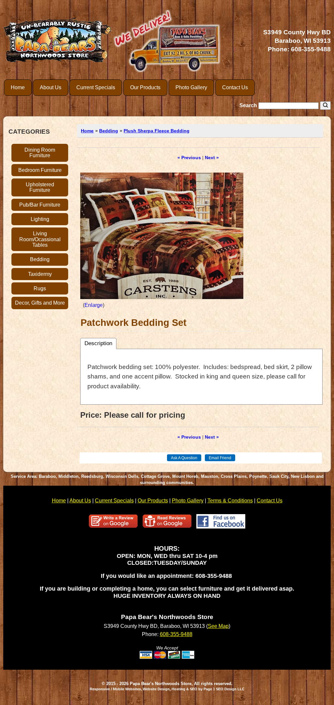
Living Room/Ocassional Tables (40, 239)
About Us (50, 87)
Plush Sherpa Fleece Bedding (157, 130)
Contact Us (235, 87)
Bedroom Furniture (40, 170)
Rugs (40, 288)
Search (248, 105)
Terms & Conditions (230, 500)
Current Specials (95, 87)
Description (98, 343)
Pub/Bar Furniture (39, 205)
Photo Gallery (191, 87)
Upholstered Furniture (40, 187)
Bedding (40, 259)
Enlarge (93, 305)
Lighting (40, 219)
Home (18, 87)
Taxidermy (40, 274)
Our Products (145, 87)
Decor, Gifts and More (40, 303)
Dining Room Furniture (39, 152)
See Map (218, 626)
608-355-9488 (311, 49)
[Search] (325, 105)
